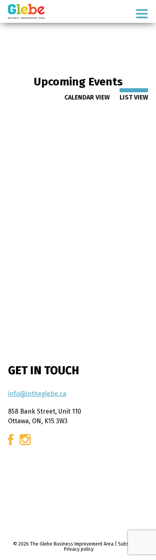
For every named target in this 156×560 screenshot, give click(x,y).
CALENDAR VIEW (87, 97)
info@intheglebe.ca (37, 394)
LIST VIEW (134, 97)
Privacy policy (79, 549)
